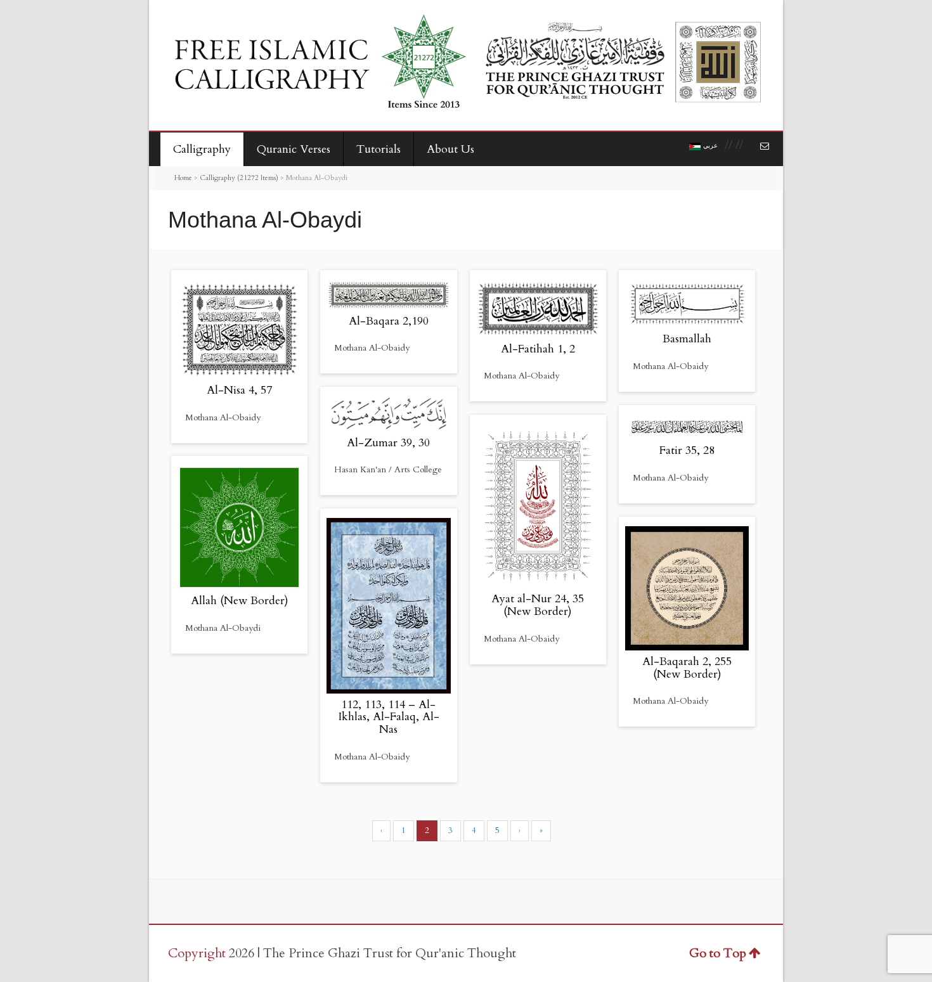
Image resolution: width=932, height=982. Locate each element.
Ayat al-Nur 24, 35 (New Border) (537, 605)
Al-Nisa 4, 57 (239, 390)
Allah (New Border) (239, 601)
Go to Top (717, 953)
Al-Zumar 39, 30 (388, 443)
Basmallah (687, 339)
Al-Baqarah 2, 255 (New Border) (687, 668)
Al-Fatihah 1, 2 (538, 349)
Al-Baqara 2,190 (389, 321)
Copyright (197, 953)
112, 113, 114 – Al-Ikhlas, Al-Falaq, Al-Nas (388, 717)
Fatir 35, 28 (687, 450)
